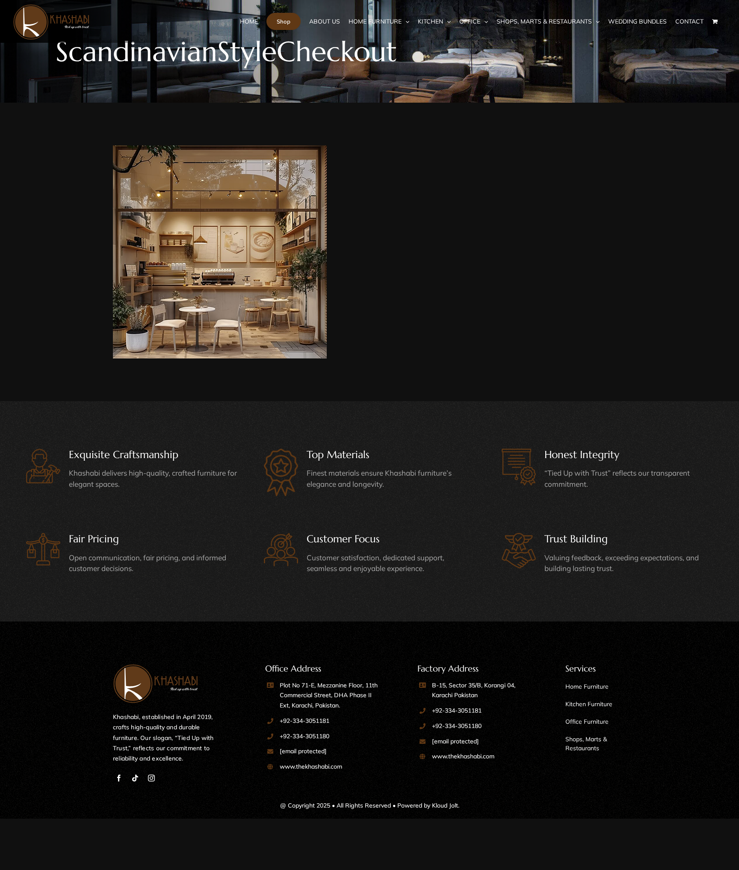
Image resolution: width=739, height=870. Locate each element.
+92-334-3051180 (304, 736)
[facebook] (119, 778)
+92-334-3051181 (304, 721)
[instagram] (151, 778)
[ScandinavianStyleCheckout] (239, 252)
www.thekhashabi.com (311, 766)
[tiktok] (135, 778)
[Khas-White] (155, 667)
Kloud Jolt (445, 805)
